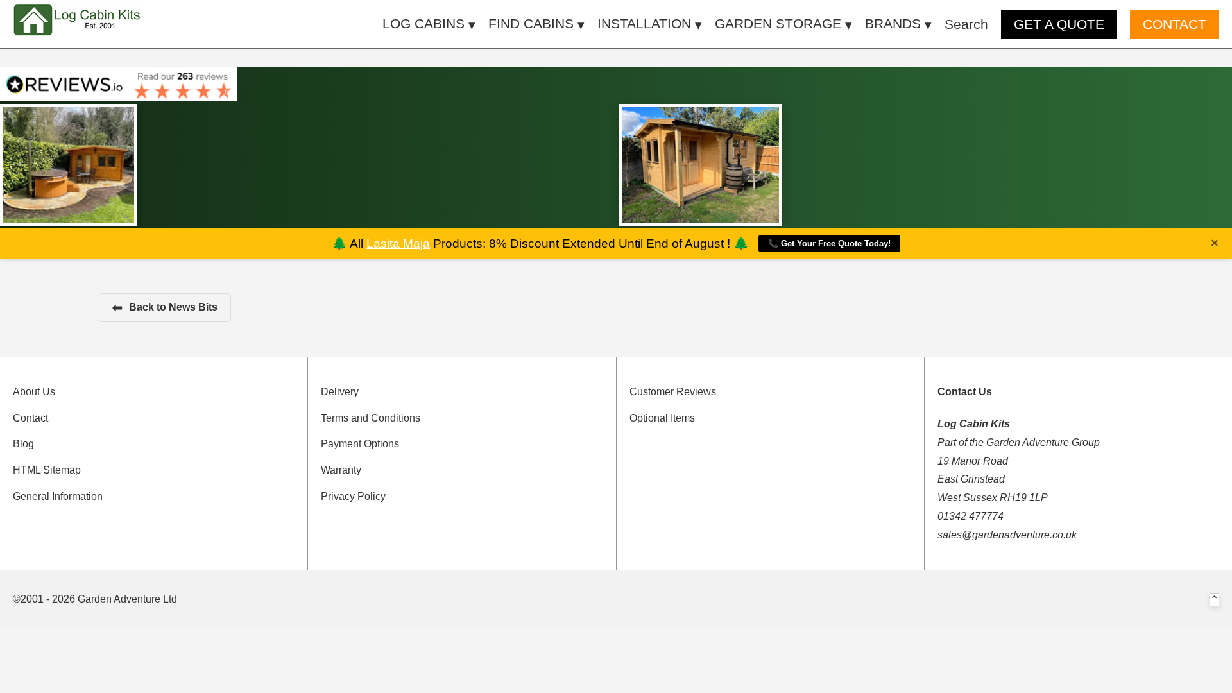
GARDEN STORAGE (778, 23)
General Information (58, 496)
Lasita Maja (398, 243)
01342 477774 (970, 516)
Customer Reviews (672, 391)
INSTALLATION (644, 23)
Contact (30, 418)
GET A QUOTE (1059, 24)
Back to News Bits (165, 307)
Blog (23, 443)
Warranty (341, 470)
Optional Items (662, 418)
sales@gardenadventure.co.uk (1007, 534)
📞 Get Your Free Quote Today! (829, 243)
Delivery (340, 391)
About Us (34, 391)
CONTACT (1174, 24)
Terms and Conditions (370, 418)
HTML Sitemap (47, 470)
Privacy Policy (353, 496)
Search (966, 24)
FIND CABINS (531, 23)
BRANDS (893, 23)
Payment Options (360, 443)
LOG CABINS (423, 23)
